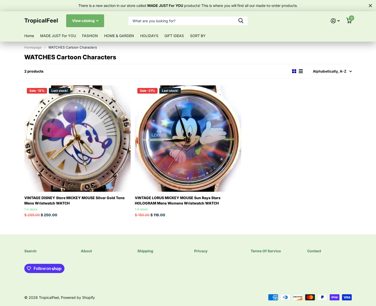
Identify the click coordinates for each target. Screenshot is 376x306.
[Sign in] (335, 21)
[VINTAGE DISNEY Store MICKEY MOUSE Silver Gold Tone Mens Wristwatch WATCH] (77, 138)
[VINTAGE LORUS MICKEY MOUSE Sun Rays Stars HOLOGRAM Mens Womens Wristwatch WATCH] (188, 138)
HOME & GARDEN (119, 35)
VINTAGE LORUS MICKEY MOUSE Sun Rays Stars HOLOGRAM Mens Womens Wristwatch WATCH (177, 200)
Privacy (201, 251)
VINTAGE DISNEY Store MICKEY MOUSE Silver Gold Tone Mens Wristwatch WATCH (74, 200)
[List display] (301, 71)
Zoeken (241, 20)
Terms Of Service (266, 251)
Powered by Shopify (78, 297)
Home (29, 35)
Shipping (145, 251)
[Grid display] (294, 71)
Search (30, 251)
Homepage (33, 47)
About (86, 251)
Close (370, 5)
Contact (314, 251)
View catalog (83, 20)
